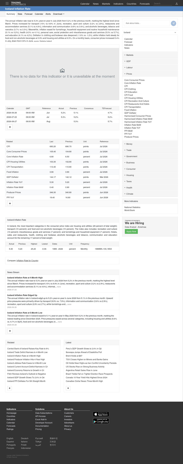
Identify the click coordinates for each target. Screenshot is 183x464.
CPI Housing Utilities (16, 161)
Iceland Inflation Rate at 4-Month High (25, 277)
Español (10, 441)
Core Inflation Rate (15, 156)
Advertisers (69, 422)
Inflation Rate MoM (15, 187)
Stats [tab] (20, 13)
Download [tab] (58, 13)
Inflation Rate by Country (27, 260)
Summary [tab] (11, 13)
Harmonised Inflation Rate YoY (138, 121)
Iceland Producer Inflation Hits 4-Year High (26, 359)
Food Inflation (13, 171)
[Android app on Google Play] (101, 421)
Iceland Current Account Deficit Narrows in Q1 (27, 366)
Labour (129, 67)
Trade (128, 150)
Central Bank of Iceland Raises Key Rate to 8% (28, 348)
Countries (11, 416)
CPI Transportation (15, 166)
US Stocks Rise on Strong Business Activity (85, 366)
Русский (39, 438)
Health (128, 187)
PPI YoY (10, 197)
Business (130, 162)
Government (131, 156)
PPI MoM (128, 130)
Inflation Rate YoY (15, 182)
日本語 (53, 441)
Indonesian (26, 448)
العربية (38, 444)
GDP (128, 61)
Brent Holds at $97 (74, 355)
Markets (129, 55)
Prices (128, 73)
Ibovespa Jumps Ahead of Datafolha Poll (84, 352)
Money (128, 143)
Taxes (128, 181)
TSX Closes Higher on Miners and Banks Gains (87, 359)
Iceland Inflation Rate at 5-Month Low (24, 312)
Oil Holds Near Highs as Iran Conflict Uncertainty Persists (91, 363)
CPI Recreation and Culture (136, 100)
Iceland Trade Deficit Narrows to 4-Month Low (27, 352)
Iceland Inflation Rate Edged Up (22, 295)
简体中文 (54, 438)
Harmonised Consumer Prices (137, 115)
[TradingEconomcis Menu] (7, 3)
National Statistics (132, 207)
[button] (176, 3)
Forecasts (11, 425)
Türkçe (38, 441)
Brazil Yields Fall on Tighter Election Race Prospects (89, 373)
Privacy (67, 429)
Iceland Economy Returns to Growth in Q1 (25, 370)
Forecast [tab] (28, 13)
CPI (8, 146)
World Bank (129, 210)
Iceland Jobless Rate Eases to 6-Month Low (26, 363)
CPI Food (128, 94)
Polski (24, 444)
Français (10, 448)
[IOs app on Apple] (101, 414)
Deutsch (24, 438)
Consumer (130, 168)
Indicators (128, 44)
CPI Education (130, 92)
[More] (10, 126)
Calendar (128, 38)
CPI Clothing (130, 89)
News (126, 47)
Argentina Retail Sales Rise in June (81, 370)
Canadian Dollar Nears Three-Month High (84, 381)
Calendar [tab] (39, 13)
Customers (69, 412)
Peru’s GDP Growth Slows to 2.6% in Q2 (84, 348)
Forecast (128, 41)
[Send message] (173, 23)
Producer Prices (14, 192)
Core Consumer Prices (17, 151)
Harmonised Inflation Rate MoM (138, 118)
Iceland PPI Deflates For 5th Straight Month (26, 381)
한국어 (53, 444)
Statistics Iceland (46, 41)
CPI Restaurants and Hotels (136, 103)
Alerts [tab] (48, 13)
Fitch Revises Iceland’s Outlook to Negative (26, 373)
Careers (67, 416)
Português (11, 444)
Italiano (24, 441)
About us (68, 425)
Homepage (11, 412)
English (10, 438)
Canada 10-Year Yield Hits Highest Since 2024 (86, 377)
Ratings (10, 429)
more (59, 286)
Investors (68, 419)
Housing (129, 175)
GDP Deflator (12, 177)
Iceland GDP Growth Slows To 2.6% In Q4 (25, 377)
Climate (129, 193)
